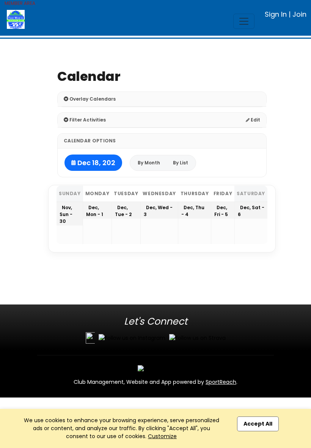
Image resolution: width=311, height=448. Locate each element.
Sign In (276, 14)
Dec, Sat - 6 (251, 211)
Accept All (257, 423)
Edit (255, 120)
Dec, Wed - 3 (158, 211)
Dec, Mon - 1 (94, 211)
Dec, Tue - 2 (123, 211)
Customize (162, 436)
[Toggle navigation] (243, 21)
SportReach (221, 382)
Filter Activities (87, 120)
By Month (149, 162)
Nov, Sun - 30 (66, 214)
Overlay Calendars (92, 99)
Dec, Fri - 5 (221, 211)
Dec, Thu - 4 (192, 211)
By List (180, 162)
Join (299, 14)
